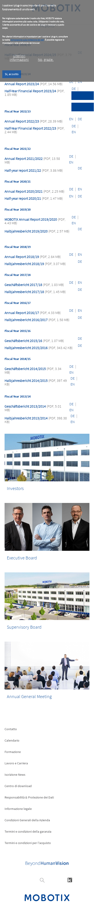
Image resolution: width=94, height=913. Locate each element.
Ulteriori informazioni (19, 58)
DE (74, 88)
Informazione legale (18, 809)
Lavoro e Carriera (16, 763)
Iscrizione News (15, 775)
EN (71, 119)
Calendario (12, 740)
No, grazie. (46, 59)
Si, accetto (11, 74)
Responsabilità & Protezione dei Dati (29, 797)
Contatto (11, 729)
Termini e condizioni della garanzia (28, 831)
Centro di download (18, 786)
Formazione (13, 752)
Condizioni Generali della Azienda (27, 820)
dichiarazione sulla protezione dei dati (27, 39)
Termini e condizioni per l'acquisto (28, 843)
